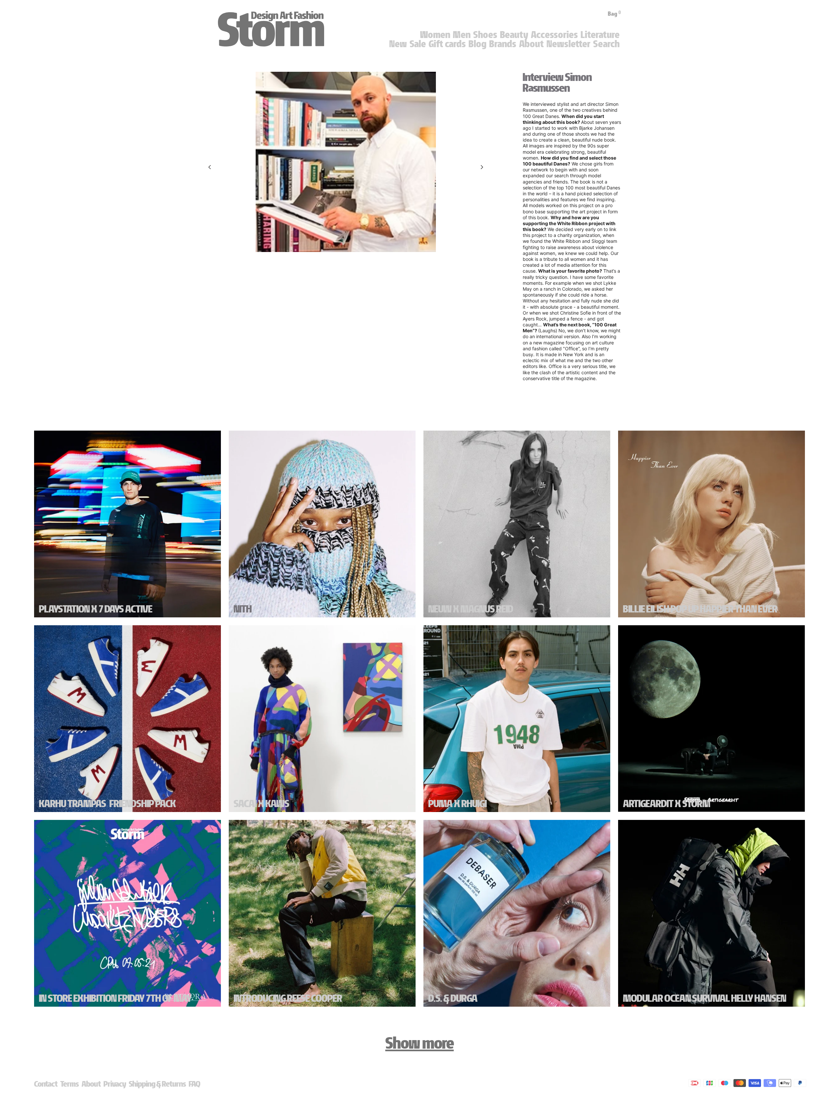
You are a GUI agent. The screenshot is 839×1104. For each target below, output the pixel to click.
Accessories (554, 35)
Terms (69, 1084)
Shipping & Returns (157, 1084)
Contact (46, 1084)
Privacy (115, 1084)
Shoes (485, 35)
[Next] (482, 167)
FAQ (194, 1084)
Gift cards (447, 44)
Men (462, 35)
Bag (614, 13)
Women (435, 35)
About (531, 44)
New (398, 44)
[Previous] (209, 167)
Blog (478, 44)
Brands (503, 44)
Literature (600, 35)
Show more (419, 1043)
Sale (418, 44)
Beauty (514, 35)
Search (606, 44)
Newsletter (569, 44)
